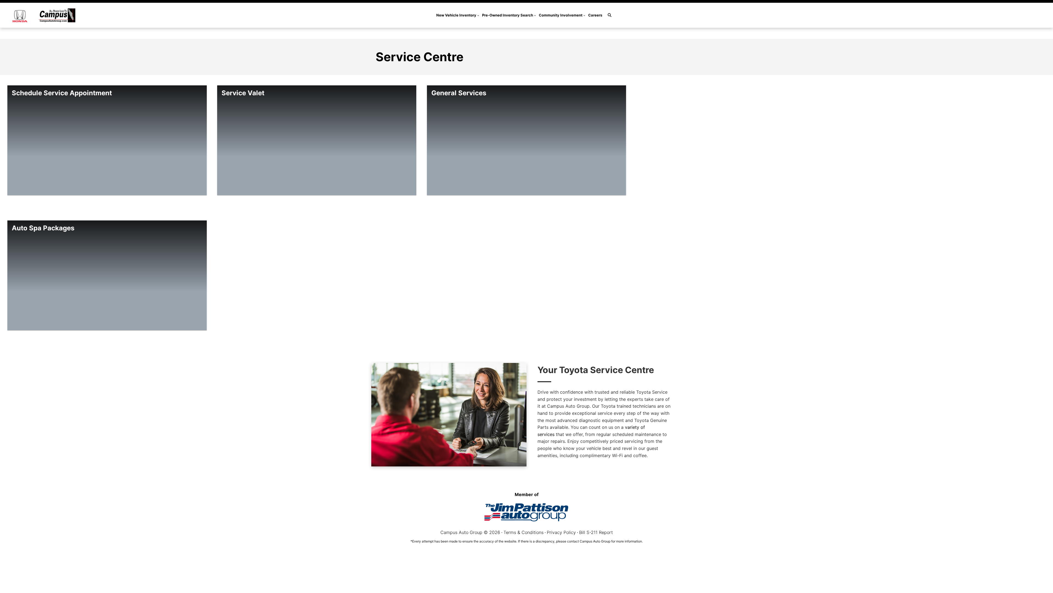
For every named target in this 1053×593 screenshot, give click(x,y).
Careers (595, 15)
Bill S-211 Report (596, 532)
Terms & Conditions (523, 532)
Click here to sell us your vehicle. (564, 33)
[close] (604, 33)
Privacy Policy (561, 532)
